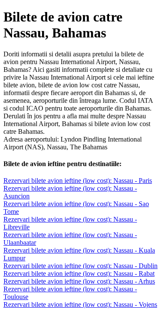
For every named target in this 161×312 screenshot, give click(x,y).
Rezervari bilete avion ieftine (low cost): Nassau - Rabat (79, 273)
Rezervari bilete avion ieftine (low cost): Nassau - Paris (77, 180)
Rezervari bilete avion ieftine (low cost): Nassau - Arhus (79, 281)
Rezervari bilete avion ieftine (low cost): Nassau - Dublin (80, 265)
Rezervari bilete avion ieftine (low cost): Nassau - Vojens (80, 304)
